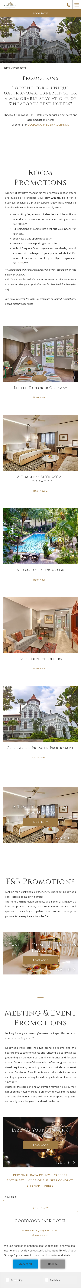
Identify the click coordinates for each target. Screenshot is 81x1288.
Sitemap (34, 1185)
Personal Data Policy (32, 1175)
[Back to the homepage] (10, 4)
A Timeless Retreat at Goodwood (40, 479)
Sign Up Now (41, 1208)
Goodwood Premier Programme (40, 747)
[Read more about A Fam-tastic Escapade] (40, 536)
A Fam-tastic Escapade (40, 570)
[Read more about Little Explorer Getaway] (40, 354)
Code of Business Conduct (51, 1180)
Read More (41, 961)
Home (6, 67)
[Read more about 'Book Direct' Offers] (40, 625)
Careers (61, 1175)
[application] (40, 1263)
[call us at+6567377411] (68, 4)
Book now (40, 13)
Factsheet (16, 1180)
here (20, 263)
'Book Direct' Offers (40, 659)
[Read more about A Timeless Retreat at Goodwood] (40, 443)
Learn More (39, 757)
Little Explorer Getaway (40, 387)
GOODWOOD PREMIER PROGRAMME (48, 124)
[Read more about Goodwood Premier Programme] (40, 714)
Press (49, 1185)
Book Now (39, 397)
